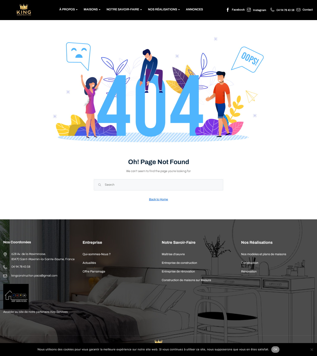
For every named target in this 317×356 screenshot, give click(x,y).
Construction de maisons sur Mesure (186, 280)
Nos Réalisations (163, 9)
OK (275, 349)
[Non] (311, 349)
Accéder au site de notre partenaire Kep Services (35, 311)
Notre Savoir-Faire (123, 9)
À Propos (67, 9)
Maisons (91, 9)
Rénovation (249, 271)
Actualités (89, 262)
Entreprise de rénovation (178, 271)
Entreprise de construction (179, 262)
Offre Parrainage (94, 271)
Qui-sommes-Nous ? (97, 254)
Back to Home (158, 199)
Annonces (194, 9)
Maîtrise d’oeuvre (173, 254)
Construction (249, 262)
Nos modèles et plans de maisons (263, 254)
